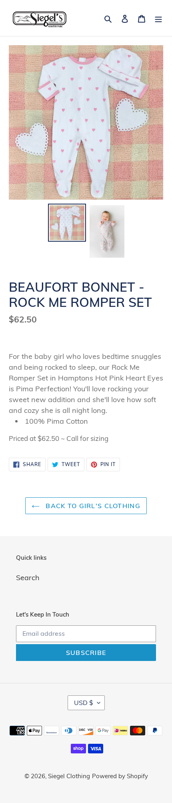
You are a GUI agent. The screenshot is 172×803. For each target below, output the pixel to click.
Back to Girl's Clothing (92, 506)
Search (28, 577)
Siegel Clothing (69, 776)
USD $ (83, 703)
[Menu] (158, 17)
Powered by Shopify (120, 776)
